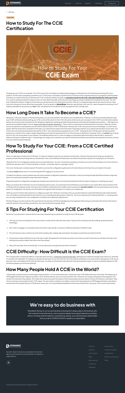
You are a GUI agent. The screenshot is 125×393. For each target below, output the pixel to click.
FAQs (106, 360)
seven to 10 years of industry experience (48, 124)
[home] (13, 3)
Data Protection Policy (112, 357)
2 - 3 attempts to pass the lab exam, (64, 257)
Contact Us (112, 3)
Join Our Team (93, 353)
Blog (90, 357)
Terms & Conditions (111, 350)
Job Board (98, 3)
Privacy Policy (109, 346)
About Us (79, 3)
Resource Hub (93, 360)
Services (91, 346)
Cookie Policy (109, 353)
